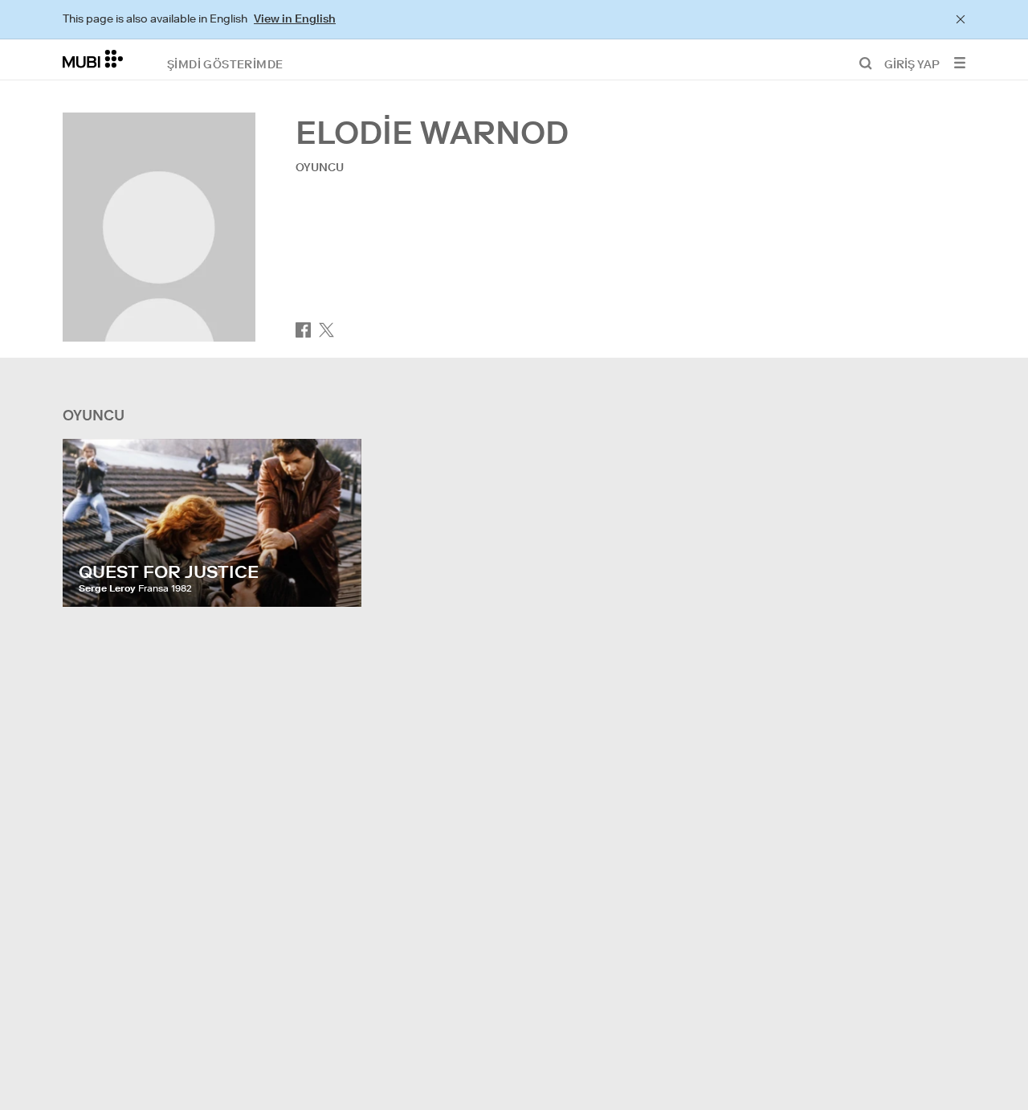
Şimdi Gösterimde (225, 63)
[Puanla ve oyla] (334, 578)
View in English (295, 18)
